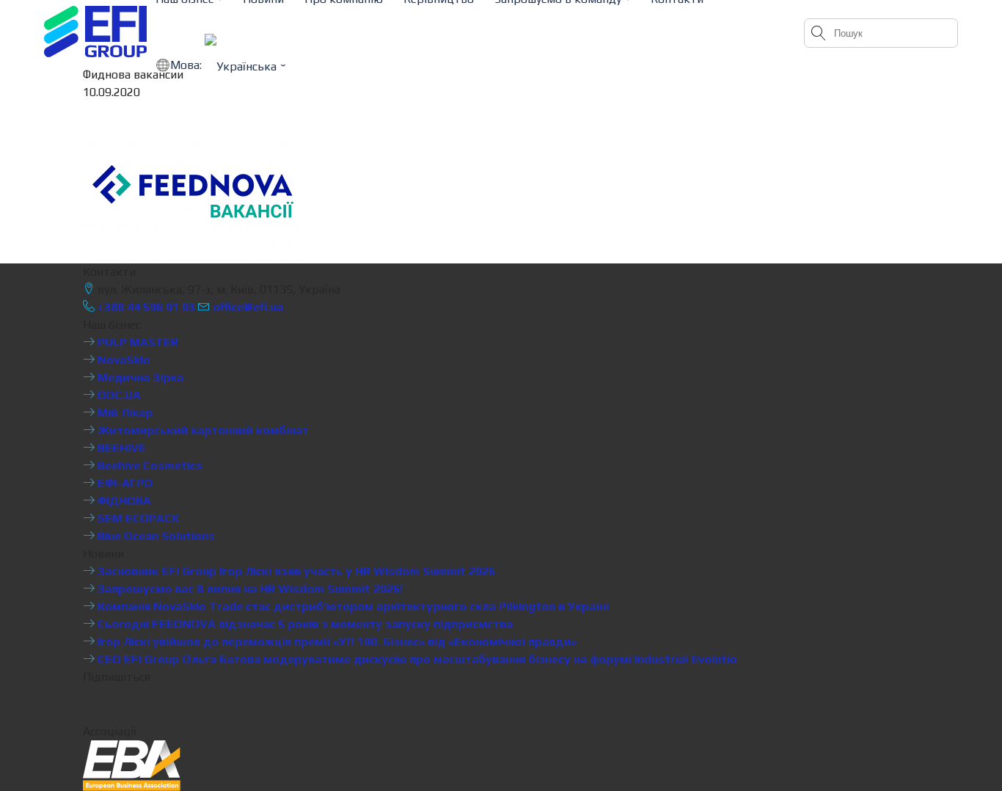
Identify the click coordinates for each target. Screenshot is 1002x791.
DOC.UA (118, 395)
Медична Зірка (139, 377)
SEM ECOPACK (137, 518)
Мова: (187, 65)
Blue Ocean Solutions (155, 536)
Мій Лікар (124, 413)
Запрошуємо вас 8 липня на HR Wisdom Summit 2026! (249, 589)
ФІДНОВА (123, 501)
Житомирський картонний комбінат (202, 430)
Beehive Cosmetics (148, 466)
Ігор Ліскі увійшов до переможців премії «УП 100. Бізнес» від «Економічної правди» (336, 642)
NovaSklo (122, 360)
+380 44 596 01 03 (145, 307)
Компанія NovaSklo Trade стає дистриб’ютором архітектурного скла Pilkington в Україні (352, 606)
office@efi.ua (248, 307)
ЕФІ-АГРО (124, 483)
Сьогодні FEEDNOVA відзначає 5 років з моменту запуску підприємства (304, 624)
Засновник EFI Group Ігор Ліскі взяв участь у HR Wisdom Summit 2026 (295, 571)
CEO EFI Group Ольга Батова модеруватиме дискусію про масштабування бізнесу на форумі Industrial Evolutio (416, 659)
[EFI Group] (95, 31)
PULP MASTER (136, 342)
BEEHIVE (120, 448)
